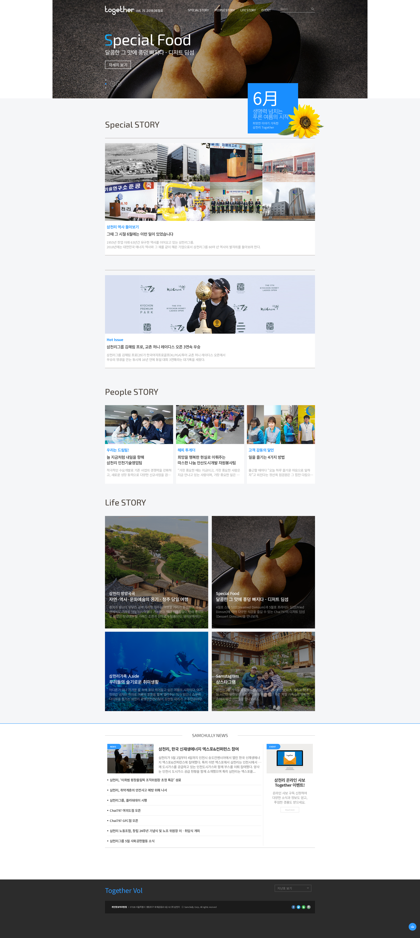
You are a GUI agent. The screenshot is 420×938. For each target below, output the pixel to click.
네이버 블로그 (303, 907)
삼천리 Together (119, 10)
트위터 (298, 907)
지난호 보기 (284, 888)
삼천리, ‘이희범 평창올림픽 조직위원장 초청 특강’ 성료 (145, 779)
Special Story (198, 10)
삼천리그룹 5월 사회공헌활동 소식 (132, 840)
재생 (112, 84)
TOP (413, 927)
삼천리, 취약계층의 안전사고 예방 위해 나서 (138, 790)
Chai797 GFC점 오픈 (124, 820)
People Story (224, 10)
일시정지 (118, 84)
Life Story (248, 10)
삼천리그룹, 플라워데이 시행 (128, 800)
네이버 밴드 (309, 907)
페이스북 (293, 907)
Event (266, 10)
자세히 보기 (118, 65)
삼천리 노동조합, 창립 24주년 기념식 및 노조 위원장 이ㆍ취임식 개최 (155, 830)
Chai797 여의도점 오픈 (125, 810)
